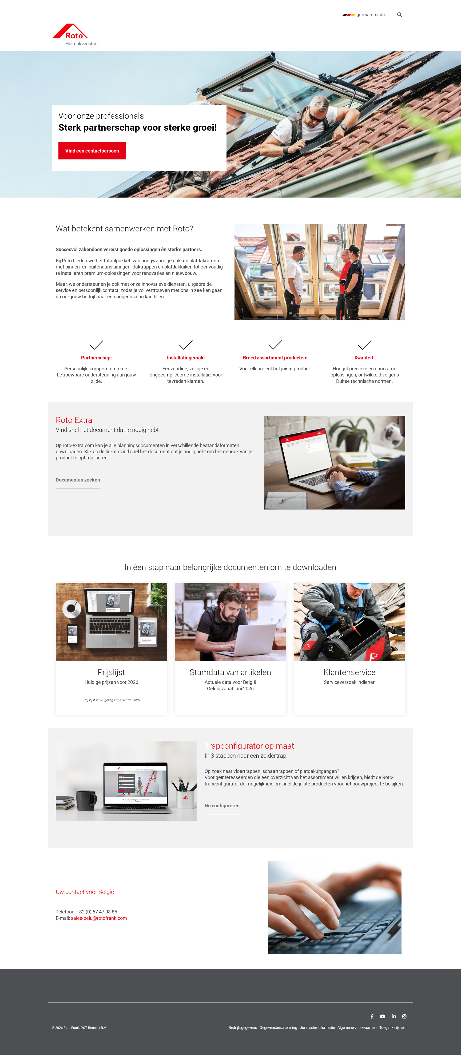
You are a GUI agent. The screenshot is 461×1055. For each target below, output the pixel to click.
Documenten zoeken (78, 480)
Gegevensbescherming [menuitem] (278, 1027)
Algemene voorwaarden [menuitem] (357, 1027)
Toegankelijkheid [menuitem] (393, 1027)
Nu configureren (222, 805)
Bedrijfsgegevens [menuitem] (243, 1027)
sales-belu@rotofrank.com (99, 918)
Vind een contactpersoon (92, 151)
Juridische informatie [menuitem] (317, 1027)
